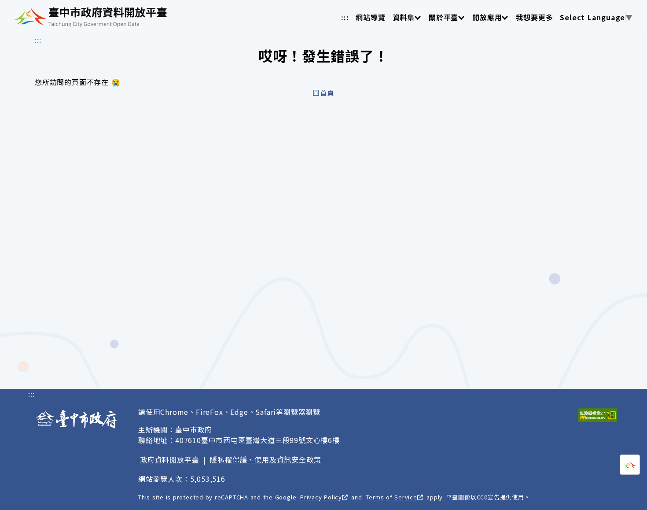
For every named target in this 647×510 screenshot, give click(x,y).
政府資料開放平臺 (169, 459)
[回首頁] (90, 17)
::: (345, 17)
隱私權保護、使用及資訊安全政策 (265, 459)
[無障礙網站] (598, 415)
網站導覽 (370, 17)
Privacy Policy (321, 497)
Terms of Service (391, 497)
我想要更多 (534, 17)
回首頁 (323, 92)
